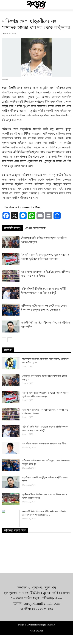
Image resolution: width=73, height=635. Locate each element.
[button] (68, 5)
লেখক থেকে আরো (35, 228)
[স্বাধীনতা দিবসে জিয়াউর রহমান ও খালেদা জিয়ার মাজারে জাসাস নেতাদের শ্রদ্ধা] (10, 499)
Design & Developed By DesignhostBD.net (36, 625)
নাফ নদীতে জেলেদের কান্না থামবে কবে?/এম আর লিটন (44, 443)
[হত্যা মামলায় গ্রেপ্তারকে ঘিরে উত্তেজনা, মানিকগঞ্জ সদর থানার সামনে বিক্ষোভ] (10, 276)
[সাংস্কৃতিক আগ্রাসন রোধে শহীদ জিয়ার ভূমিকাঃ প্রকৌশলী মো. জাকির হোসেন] (10, 363)
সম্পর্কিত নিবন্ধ (12, 228)
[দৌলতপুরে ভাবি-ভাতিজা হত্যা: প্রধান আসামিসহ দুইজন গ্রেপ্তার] (10, 242)
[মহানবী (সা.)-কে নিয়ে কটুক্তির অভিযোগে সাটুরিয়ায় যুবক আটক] (10, 326)
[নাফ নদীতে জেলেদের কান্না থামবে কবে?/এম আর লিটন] (10, 448)
